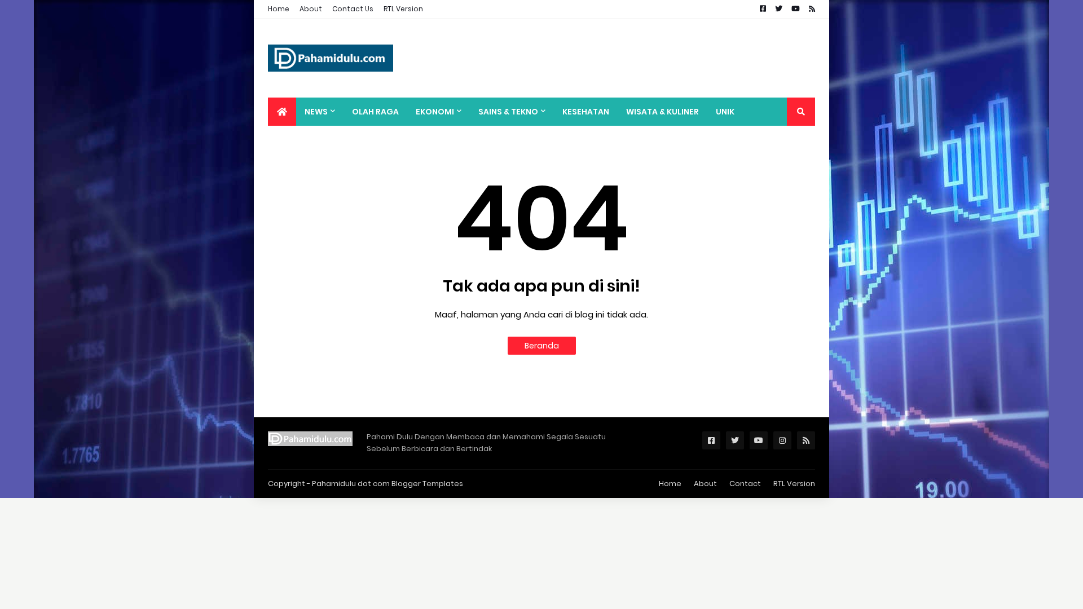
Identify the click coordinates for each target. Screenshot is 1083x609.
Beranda (542, 345)
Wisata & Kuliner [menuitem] (662, 111)
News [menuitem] (316, 111)
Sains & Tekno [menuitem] (508, 111)
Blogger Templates (427, 483)
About (311, 9)
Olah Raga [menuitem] (375, 111)
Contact (745, 483)
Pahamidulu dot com (351, 483)
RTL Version (403, 9)
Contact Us (352, 9)
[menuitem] (282, 112)
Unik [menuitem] (725, 111)
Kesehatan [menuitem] (585, 111)
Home (278, 9)
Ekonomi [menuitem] (435, 111)
